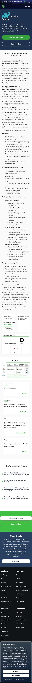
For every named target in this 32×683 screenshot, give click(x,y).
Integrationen (19, 582)
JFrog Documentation (21, 586)
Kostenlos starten (6, 601)
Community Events (21, 620)
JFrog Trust (19, 598)
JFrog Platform (5, 598)
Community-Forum (21, 624)
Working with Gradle (8, 318)
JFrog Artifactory (23, 318)
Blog (17, 575)
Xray (2, 578)
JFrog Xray (22, 319)
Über (2, 612)
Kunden (3, 627)
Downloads (19, 616)
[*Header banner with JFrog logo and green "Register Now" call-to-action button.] (16, 2)
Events (18, 578)
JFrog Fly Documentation (22, 590)
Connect (3, 590)
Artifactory (4, 575)
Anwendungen (20, 627)
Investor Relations (6, 620)
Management (5, 616)
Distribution (4, 582)
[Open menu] (29, 6)
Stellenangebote (5, 631)
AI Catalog (4, 594)
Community (19, 612)
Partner (3, 624)
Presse (3, 639)
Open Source (19, 594)
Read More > (10, 31)
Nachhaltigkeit (5, 635)
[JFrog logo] (3, 6)
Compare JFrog (20, 601)
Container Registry (6, 586)
